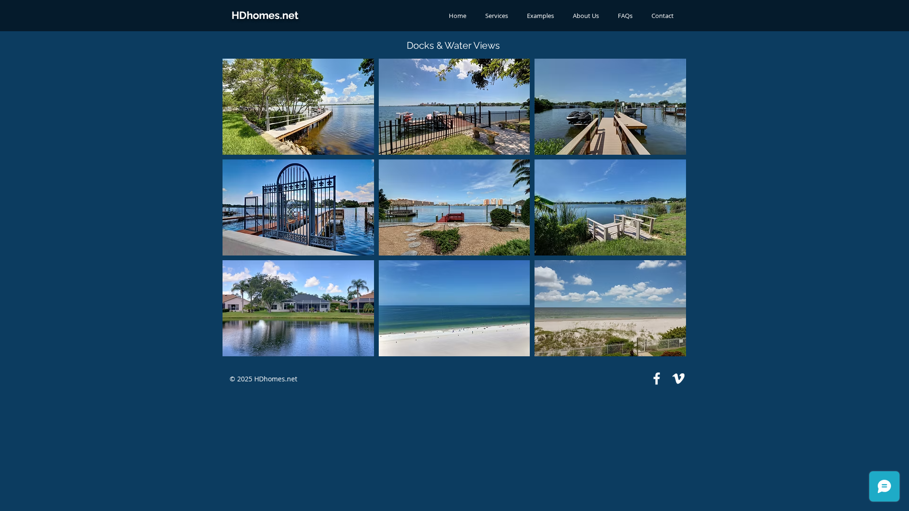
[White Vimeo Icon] (678, 378)
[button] (298, 107)
